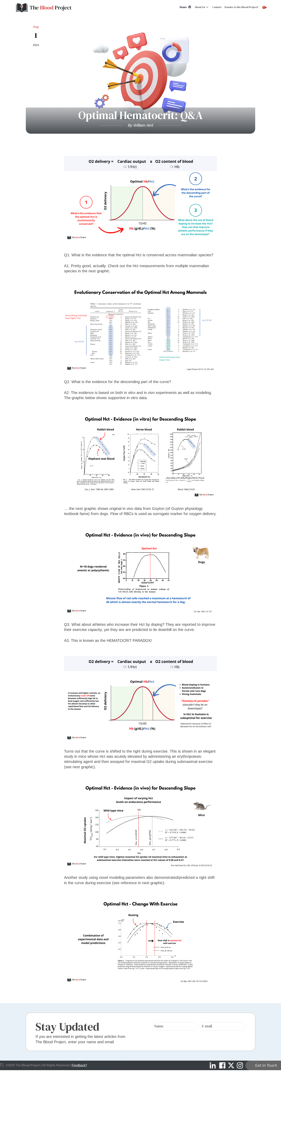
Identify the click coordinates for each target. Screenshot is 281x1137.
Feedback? (79, 1065)
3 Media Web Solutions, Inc (2, 1065)
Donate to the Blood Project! (241, 7)
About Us (200, 7)
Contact (217, 7)
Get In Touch (266, 1065)
